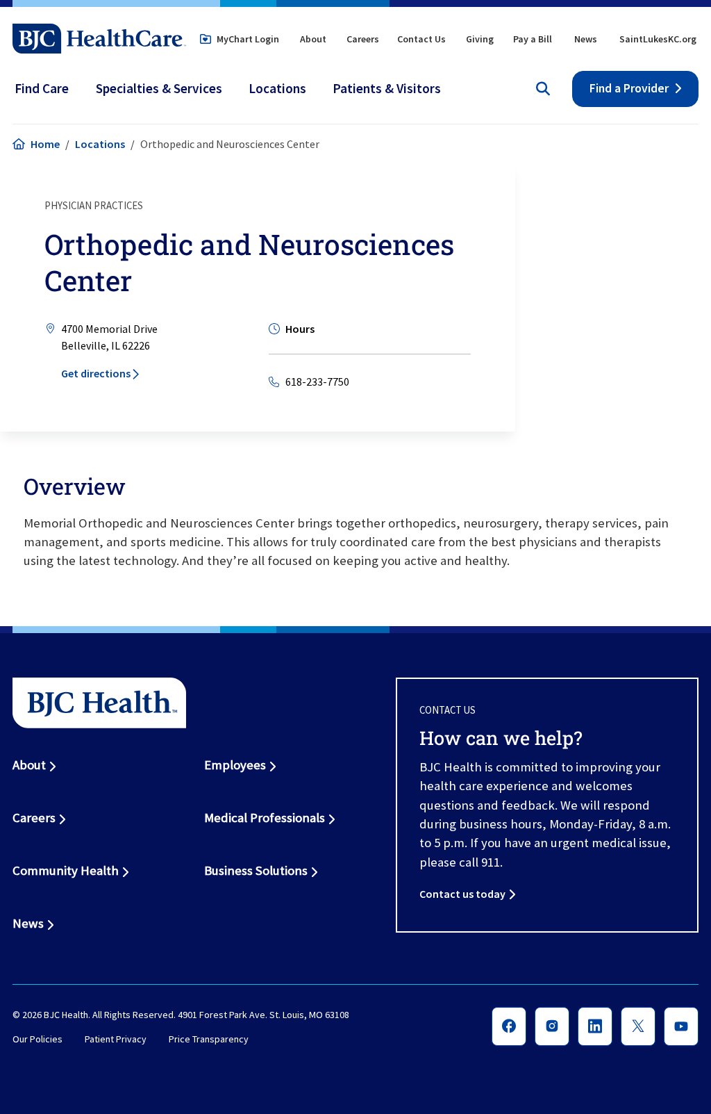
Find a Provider (629, 88)
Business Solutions (256, 870)
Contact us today (462, 894)
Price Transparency (209, 1039)
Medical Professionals (264, 818)
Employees (235, 765)
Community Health (65, 870)
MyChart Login (248, 39)
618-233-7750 (317, 381)
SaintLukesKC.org (657, 39)
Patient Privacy (116, 1039)
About (313, 39)
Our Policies (37, 1039)
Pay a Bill (532, 39)
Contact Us (421, 39)
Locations (100, 144)
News (585, 39)
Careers (362, 39)
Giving (480, 39)
